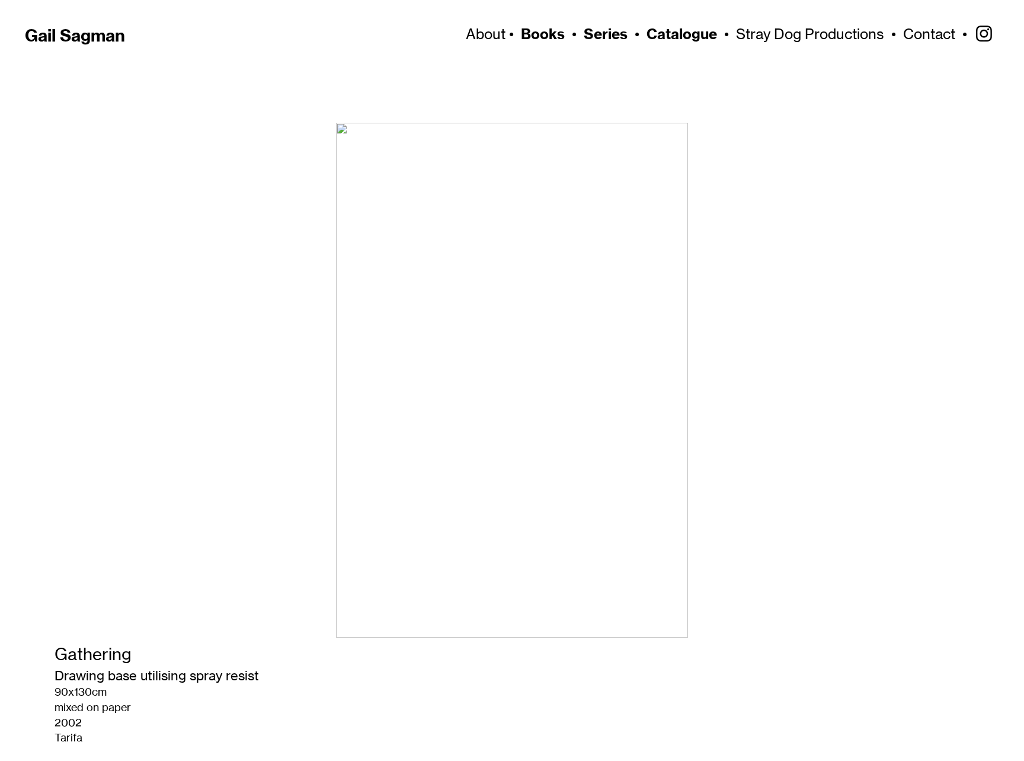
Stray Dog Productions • (819, 34)
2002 (68, 723)
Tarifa (68, 737)
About (483, 34)
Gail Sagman (75, 35)
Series (606, 34)
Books (543, 34)
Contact (929, 34)
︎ (984, 34)
